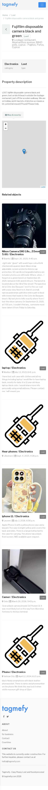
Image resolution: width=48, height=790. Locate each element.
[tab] (13, 115)
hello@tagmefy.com (11, 761)
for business (7, 734)
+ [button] (6, 124)
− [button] (6, 128)
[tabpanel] (24, 154)
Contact (5, 738)
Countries (6, 742)
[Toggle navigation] (42, 5)
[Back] (6, 29)
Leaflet (43, 187)
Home (5, 15)
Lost (13, 15)
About (5, 730)
